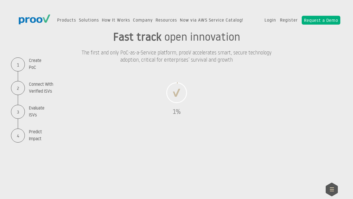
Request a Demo (321, 20)
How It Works (116, 20)
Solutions (89, 20)
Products (66, 20)
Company (143, 20)
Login (270, 20)
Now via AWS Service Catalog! (211, 20)
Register (289, 20)
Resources (166, 20)
